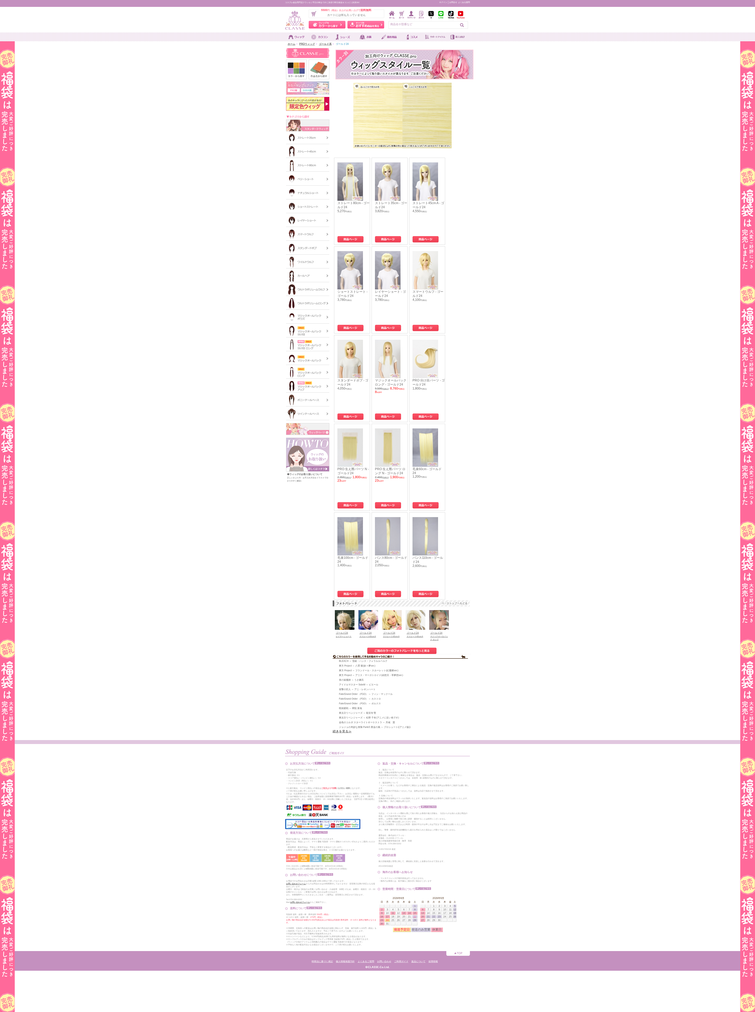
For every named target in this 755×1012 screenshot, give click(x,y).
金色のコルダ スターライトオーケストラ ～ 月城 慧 (367, 722)
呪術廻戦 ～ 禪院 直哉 (350, 708)
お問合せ (453, 2)
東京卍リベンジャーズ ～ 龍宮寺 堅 (357, 713)
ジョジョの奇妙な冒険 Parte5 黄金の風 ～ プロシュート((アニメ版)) (375, 727)
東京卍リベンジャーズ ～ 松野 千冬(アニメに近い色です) (369, 717)
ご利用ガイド (401, 961)
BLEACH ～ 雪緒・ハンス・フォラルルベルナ (363, 661)
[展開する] (307, 434)
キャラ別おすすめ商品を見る (365, 25)
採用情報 (433, 961)
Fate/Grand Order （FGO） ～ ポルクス (360, 703)
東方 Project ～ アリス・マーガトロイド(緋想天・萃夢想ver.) (371, 675)
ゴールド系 (325, 43)
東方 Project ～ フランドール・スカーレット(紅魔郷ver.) (368, 670)
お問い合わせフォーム (296, 884)
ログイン (443, 2)
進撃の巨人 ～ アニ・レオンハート (357, 689)
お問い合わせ (384, 961)
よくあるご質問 (366, 961)
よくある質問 (464, 2)
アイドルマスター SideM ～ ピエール (358, 684)
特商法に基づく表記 (322, 961)
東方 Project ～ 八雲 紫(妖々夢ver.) (357, 665)
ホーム (291, 43)
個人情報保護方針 (345, 961)
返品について (418, 961)
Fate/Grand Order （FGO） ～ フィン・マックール (366, 694)
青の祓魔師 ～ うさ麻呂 (351, 680)
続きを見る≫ (342, 731)
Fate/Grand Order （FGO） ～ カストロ (360, 698)
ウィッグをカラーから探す (327, 25)
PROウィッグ (307, 43)
